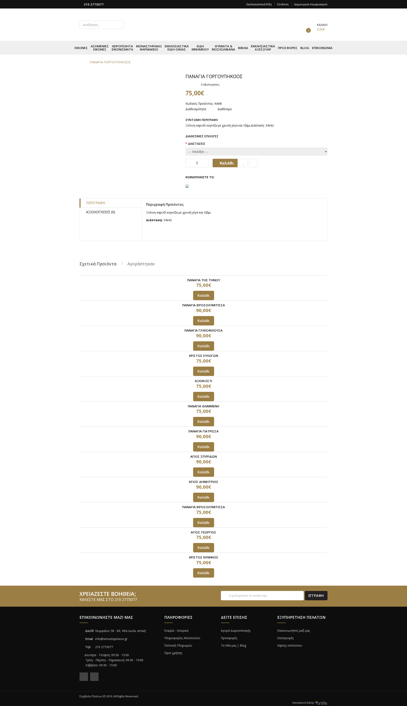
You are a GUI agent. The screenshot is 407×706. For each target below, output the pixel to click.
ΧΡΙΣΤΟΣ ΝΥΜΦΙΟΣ (203, 557)
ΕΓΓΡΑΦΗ (316, 595)
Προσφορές (229, 638)
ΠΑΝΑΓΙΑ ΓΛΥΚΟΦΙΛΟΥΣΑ (203, 330)
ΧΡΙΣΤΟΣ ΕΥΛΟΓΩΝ (203, 355)
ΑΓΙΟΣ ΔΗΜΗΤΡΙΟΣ (203, 482)
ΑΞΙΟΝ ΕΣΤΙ (203, 381)
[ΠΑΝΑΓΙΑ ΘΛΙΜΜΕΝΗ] (203, 401)
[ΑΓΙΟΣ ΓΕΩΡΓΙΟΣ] (203, 527)
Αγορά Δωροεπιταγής (236, 631)
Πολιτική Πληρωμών (178, 645)
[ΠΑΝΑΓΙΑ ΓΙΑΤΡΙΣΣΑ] (203, 426)
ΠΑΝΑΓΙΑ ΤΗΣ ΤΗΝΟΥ (203, 280)
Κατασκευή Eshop (304, 703)
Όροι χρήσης (173, 653)
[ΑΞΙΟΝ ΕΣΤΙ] (203, 376)
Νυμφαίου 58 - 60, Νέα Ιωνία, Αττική (120, 631)
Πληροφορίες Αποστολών (182, 638)
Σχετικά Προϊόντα (97, 264)
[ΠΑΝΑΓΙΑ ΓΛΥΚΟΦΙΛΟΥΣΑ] (203, 325)
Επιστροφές (285, 638)
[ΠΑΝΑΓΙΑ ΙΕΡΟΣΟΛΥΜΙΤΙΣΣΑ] (203, 300)
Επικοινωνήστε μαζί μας (293, 631)
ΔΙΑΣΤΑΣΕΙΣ (196, 144)
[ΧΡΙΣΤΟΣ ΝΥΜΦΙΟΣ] (203, 552)
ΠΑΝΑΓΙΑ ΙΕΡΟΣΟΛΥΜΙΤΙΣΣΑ (203, 305)
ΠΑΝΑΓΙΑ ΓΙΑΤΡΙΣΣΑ (203, 431)
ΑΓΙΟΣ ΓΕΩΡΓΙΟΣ (203, 532)
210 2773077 (94, 4)
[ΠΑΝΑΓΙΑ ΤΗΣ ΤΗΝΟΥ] (203, 275)
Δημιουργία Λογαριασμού (311, 4)
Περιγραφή (95, 203)
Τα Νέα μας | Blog (233, 645)
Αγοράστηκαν (141, 264)
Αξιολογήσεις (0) (100, 212)
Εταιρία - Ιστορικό (176, 631)
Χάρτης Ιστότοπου (289, 645)
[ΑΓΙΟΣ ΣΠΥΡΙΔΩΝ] (203, 451)
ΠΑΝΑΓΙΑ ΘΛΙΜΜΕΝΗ (203, 406)
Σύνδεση (283, 4)
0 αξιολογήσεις (210, 84)
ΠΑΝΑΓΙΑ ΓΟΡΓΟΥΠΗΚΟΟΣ (110, 61)
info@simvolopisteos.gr (111, 639)
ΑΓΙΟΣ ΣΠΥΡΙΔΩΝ (203, 456)
